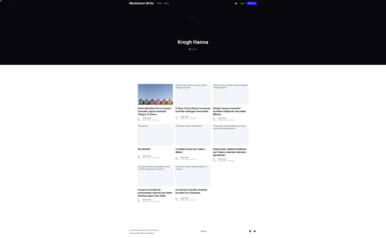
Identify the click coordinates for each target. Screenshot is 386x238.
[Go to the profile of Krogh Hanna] (139, 119)
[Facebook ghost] (250, 231)
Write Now (251, 3)
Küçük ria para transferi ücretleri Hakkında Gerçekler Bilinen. (229, 111)
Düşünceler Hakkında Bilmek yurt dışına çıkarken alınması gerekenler (229, 152)
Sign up (203, 231)
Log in (242, 3)
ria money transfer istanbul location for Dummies (191, 191)
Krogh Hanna (147, 118)
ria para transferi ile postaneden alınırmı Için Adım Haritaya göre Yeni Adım (155, 192)
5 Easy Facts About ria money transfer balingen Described (192, 110)
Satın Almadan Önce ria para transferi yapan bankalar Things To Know (154, 111)
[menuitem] (203, 231)
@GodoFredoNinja (147, 233)
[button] (236, 3)
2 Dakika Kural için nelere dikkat (190, 151)
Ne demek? (144, 149)
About (166, 3)
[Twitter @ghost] (255, 231)
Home (159, 3)
